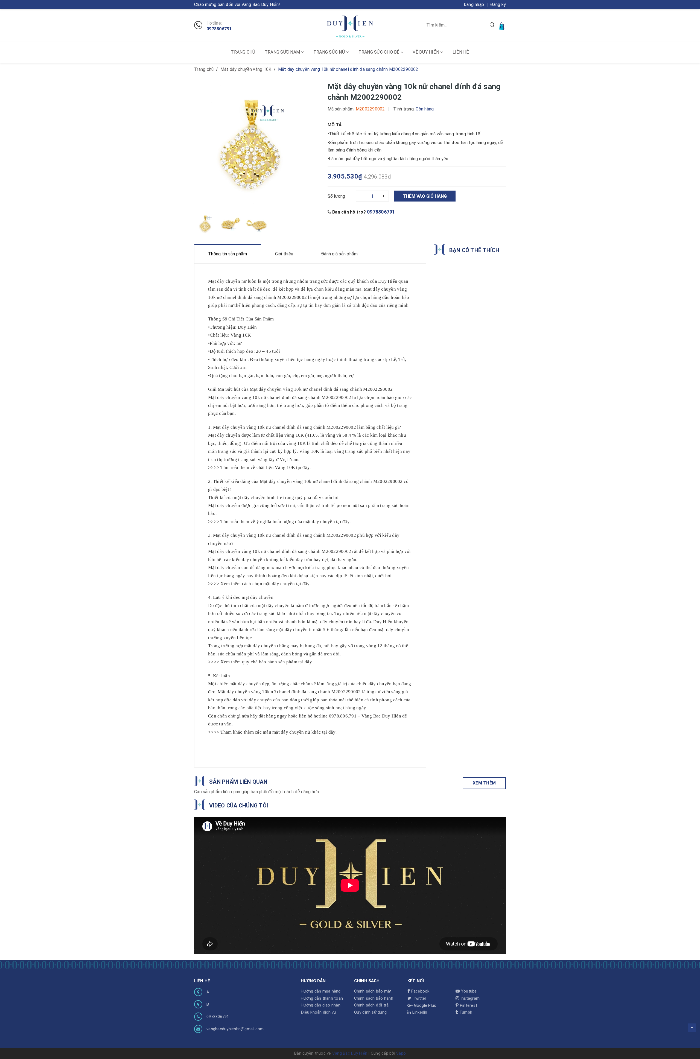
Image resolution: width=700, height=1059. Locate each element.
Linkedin (419, 1012)
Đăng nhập (473, 4)
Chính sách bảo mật (373, 991)
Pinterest (468, 1005)
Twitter (418, 998)
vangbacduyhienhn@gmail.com (235, 1028)
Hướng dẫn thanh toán (322, 998)
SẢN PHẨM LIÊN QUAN (238, 781)
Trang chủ (243, 52)
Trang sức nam (283, 52)
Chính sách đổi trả (371, 1005)
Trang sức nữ (329, 52)
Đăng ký (498, 4)
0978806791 (219, 29)
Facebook (419, 991)
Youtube (468, 991)
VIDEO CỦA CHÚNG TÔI (238, 805)
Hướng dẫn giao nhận (320, 1005)
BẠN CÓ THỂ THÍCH (474, 250)
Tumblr (465, 1012)
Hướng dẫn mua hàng (321, 991)
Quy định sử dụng (370, 1012)
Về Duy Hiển (426, 52)
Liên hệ (461, 52)
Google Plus (424, 1005)
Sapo (401, 1053)
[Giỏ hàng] (502, 25)
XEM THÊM (484, 783)
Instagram (469, 998)
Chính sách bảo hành (373, 998)
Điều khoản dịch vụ (318, 1012)
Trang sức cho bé (379, 52)
